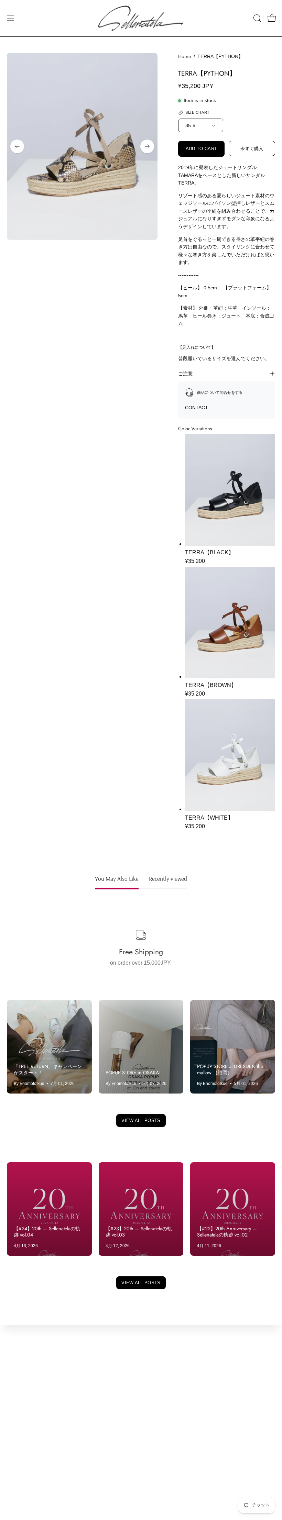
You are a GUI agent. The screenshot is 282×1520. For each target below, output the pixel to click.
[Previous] (17, 146)
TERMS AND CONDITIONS (182, 1404)
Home (184, 56)
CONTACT (196, 407)
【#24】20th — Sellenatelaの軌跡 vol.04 (47, 1231)
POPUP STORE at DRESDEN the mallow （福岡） (230, 1069)
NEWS (15, 1416)
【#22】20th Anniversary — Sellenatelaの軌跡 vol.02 (227, 1231)
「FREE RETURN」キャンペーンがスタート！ (48, 1069)
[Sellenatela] (141, 18)
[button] (256, 18)
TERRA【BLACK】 (209, 552)
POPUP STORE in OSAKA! (133, 1072)
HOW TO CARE (26, 1450)
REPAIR (17, 1438)
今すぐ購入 (251, 148)
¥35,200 (195, 561)
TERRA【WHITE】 (209, 818)
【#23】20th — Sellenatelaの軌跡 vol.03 (139, 1231)
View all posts (140, 1120)
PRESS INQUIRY (29, 1404)
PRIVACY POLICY (171, 1416)
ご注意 (185, 373)
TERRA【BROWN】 (211, 685)
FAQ (12, 1472)
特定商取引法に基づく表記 (181, 1427)
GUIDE (15, 1461)
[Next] (147, 146)
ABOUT (16, 1393)
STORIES (19, 1427)
